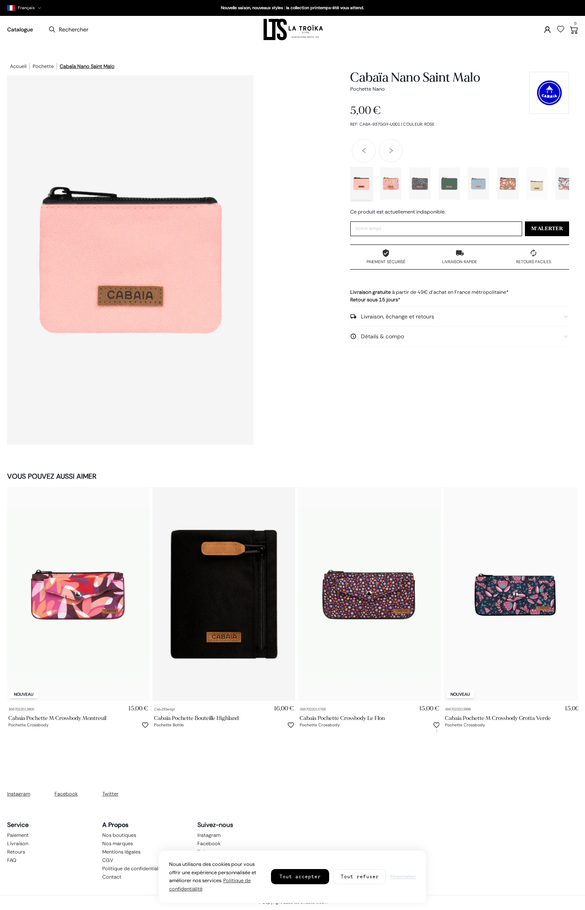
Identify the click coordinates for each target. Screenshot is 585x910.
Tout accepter (300, 876)
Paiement (18, 835)
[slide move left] (364, 151)
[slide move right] (391, 151)
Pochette (43, 67)
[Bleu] (478, 183)
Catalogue (20, 29)
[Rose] (361, 183)
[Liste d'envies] (560, 29)
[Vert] (449, 183)
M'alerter (547, 228)
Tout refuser (360, 876)
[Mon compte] (547, 29)
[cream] (537, 183)
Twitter (110, 794)
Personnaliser (403, 876)
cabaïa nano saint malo (87, 67)
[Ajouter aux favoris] (145, 725)
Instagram (18, 794)
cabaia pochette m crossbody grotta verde (498, 717)
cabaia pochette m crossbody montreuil (57, 717)
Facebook (66, 794)
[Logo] (292, 30)
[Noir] (420, 183)
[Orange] (566, 183)
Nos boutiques (119, 835)
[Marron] (508, 183)
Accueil (18, 67)
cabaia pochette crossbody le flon (342, 717)
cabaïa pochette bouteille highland (196, 717)
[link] (78, 594)
